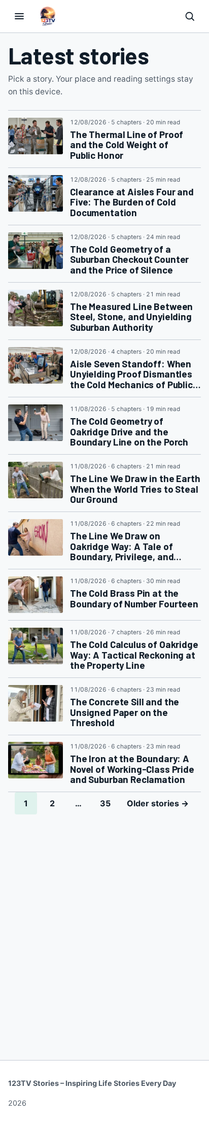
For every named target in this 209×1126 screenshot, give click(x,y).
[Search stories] (190, 16)
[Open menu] (19, 16)
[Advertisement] (104, 924)
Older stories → (158, 803)
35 (105, 803)
